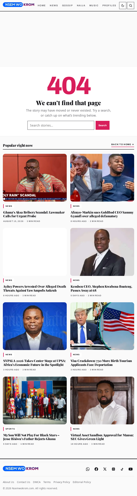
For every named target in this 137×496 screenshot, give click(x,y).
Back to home (122, 144)
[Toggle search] (130, 5)
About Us (8, 482)
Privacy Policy (62, 482)
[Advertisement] (68, 39)
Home (42, 5)
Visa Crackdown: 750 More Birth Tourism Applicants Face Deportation (101, 363)
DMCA (36, 482)
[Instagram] (113, 469)
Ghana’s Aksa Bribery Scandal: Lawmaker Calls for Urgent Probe (34, 214)
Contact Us (23, 482)
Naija (81, 5)
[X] (104, 469)
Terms (47, 482)
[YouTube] (130, 469)
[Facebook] (96, 469)
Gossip (67, 5)
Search (102, 125)
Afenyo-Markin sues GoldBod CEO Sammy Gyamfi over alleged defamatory (102, 214)
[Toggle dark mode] (122, 5)
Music (93, 5)
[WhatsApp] (87, 469)
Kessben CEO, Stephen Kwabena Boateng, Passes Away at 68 (101, 288)
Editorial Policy (82, 482)
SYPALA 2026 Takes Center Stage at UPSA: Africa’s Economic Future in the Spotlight (34, 363)
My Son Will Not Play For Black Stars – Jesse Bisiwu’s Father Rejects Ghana (31, 437)
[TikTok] (122, 469)
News (54, 5)
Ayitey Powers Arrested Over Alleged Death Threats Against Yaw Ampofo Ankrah (34, 288)
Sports (10, 429)
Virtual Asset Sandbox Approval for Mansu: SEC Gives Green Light (102, 437)
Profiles (109, 5)
